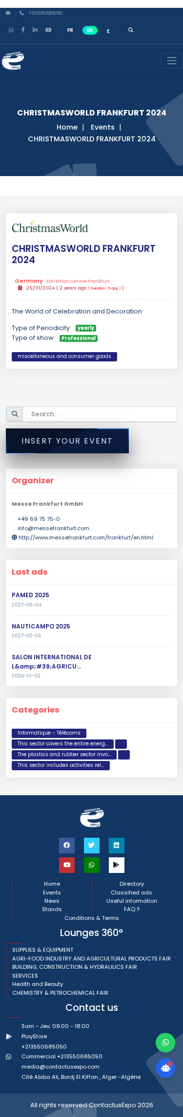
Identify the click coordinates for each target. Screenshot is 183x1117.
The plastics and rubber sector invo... (64, 754)
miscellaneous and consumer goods (64, 356)
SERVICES (25, 976)
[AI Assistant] (165, 1068)
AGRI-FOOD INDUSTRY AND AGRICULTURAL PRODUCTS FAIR (91, 959)
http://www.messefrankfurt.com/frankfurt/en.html (86, 537)
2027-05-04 (26, 605)
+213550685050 (44, 13)
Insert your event (67, 441)
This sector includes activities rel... (61, 765)
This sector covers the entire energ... (63, 743)
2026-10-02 (26, 676)
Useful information (131, 901)
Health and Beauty (37, 984)
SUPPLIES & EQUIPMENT (42, 950)
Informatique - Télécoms (49, 733)
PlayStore (34, 1036)
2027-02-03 (26, 636)
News (52, 901)
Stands (52, 909)
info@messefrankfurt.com (53, 528)
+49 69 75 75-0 (39, 519)
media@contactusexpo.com (60, 1067)
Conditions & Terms (91, 918)
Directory (132, 884)
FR (70, 30)
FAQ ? (132, 909)
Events (103, 127)
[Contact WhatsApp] (165, 1042)
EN (90, 30)
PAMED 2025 (30, 595)
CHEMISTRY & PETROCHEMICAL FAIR (60, 993)
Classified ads (131, 893)
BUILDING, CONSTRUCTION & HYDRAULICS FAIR (74, 967)
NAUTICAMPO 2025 (41, 626)
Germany (62, 281)
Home (67, 127)
